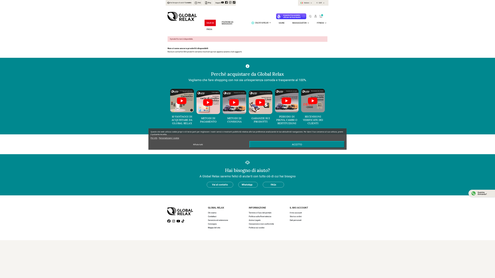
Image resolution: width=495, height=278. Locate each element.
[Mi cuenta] (315, 16)
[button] (310, 16)
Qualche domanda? (482, 193)
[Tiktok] (234, 2)
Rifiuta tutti (198, 144)
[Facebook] (226, 2)
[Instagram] (230, 2)
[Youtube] (178, 221)
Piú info (154, 138)
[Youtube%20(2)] (222, 2)
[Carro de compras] (320, 16)
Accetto (297, 144)
